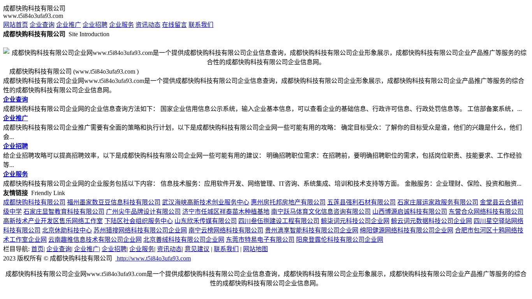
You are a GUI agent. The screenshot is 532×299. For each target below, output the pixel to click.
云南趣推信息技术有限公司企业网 (95, 239)
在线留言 (174, 24)
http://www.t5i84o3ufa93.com (153, 258)
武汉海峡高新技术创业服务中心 (205, 202)
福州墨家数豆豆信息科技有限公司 (113, 202)
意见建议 (197, 249)
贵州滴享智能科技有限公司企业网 (311, 230)
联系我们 (200, 24)
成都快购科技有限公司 (34, 202)
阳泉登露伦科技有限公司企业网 (339, 239)
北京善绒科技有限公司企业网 (183, 239)
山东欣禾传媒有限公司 (205, 221)
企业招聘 (95, 24)
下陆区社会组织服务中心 (138, 221)
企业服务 (121, 24)
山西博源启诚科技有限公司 (409, 211)
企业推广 (68, 24)
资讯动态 (148, 24)
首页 (37, 249)
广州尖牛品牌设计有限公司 (143, 211)
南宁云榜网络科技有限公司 (225, 230)
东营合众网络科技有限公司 (486, 211)
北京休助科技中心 (67, 230)
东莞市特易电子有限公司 (260, 239)
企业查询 (42, 24)
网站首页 (15, 24)
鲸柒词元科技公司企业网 (355, 221)
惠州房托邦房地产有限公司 (288, 202)
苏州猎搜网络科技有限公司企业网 (140, 230)
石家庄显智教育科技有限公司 (63, 211)
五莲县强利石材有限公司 (361, 202)
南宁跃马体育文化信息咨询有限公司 (321, 211)
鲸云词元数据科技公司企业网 (431, 221)
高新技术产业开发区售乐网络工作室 (53, 221)
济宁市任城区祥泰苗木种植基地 (226, 211)
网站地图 (255, 249)
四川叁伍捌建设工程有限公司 (278, 221)
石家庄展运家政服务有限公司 (437, 202)
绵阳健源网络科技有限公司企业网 (406, 230)
